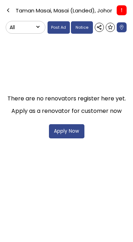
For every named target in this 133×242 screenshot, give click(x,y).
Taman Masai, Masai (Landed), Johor (64, 10)
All (12, 27)
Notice (82, 27)
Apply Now (66, 131)
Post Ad (58, 27)
